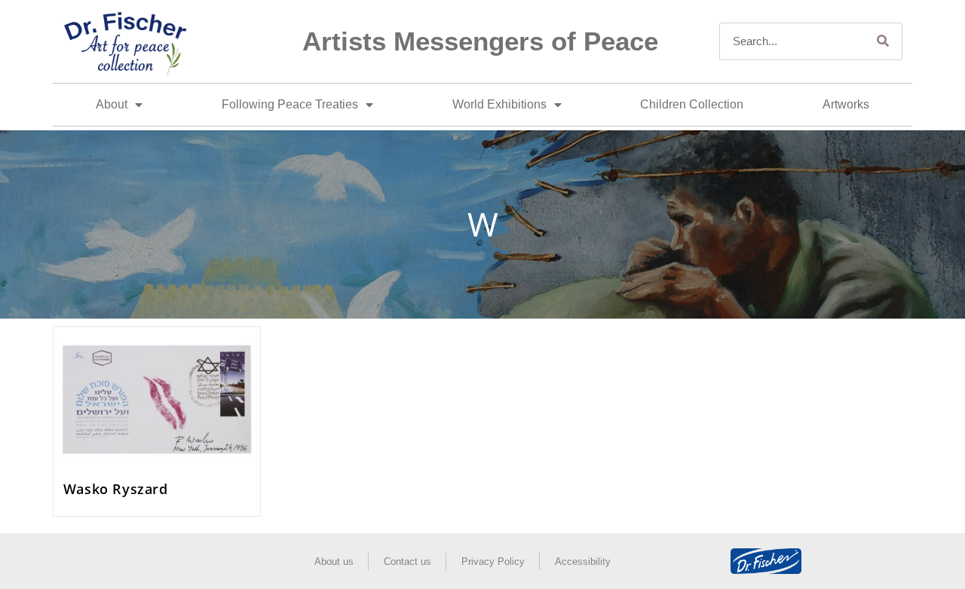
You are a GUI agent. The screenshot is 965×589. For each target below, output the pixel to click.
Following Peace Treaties (290, 104)
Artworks (846, 104)
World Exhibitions (499, 104)
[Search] (883, 41)
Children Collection (691, 104)
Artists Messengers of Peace (480, 41)
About (111, 104)
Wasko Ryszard (115, 489)
